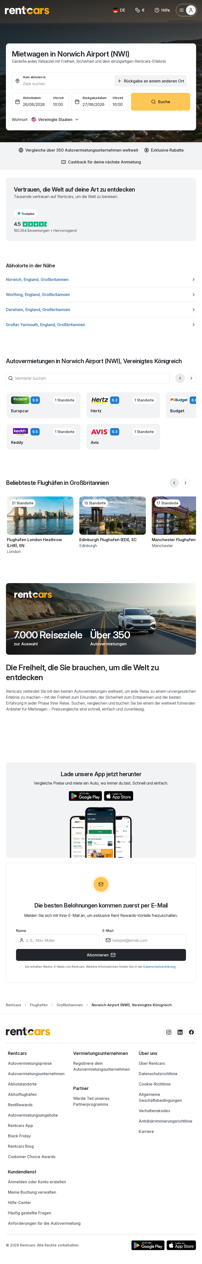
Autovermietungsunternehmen (36, 1073)
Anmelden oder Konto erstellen (37, 1181)
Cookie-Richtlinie (155, 1084)
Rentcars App (20, 1125)
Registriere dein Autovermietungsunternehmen (101, 1066)
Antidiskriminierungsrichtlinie (165, 1121)
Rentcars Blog (21, 1146)
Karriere (146, 1131)
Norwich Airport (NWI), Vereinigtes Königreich (132, 1005)
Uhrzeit (58, 98)
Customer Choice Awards (31, 1156)
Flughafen (39, 1005)
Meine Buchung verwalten (32, 1192)
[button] (29, 213)
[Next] (191, 378)
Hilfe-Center (19, 1202)
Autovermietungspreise (30, 1063)
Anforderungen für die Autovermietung (44, 1223)
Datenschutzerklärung (159, 966)
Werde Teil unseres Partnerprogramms (91, 1101)
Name (21, 930)
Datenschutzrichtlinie (158, 1073)
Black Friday (19, 1135)
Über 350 (110, 635)
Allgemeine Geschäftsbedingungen (160, 1097)
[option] (101, 279)
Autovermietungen (108, 643)
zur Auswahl (26, 643)
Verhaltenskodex (154, 1110)
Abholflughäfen (22, 1094)
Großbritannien (70, 1005)
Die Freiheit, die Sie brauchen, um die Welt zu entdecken (82, 672)
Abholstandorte (22, 1084)
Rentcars (13, 1005)
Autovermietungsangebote (33, 1115)
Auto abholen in (34, 77)
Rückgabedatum (94, 98)
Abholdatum (32, 98)
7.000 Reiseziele (48, 635)
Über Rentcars (152, 1063)
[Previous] (180, 378)
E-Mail (108, 930)
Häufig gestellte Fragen (29, 1212)
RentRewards (20, 1104)
